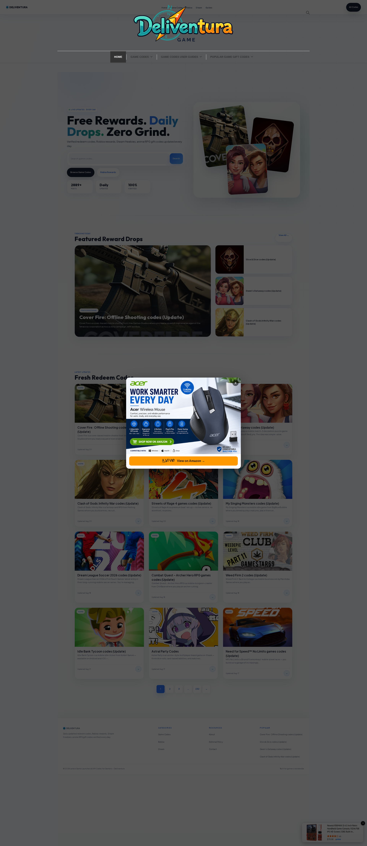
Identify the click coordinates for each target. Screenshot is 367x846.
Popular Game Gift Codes (229, 56)
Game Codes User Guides (179, 56)
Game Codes (140, 56)
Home (118, 56)
